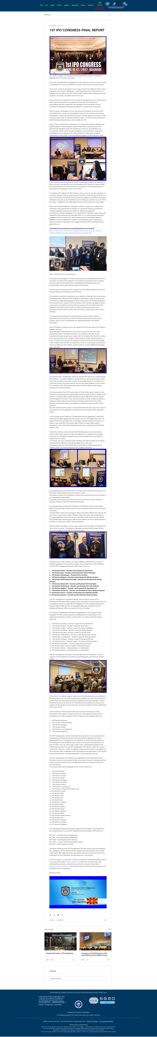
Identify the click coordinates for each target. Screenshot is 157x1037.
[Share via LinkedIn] (58, 915)
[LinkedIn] (109, 998)
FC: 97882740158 (46, 1001)
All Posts (47, 15)
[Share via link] (62, 915)
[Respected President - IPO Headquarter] (60, 941)
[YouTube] (113, 998)
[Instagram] (105, 998)
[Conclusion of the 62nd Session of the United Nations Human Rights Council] (95, 941)
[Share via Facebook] (50, 915)
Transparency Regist (57, 1001)
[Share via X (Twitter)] (54, 915)
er (63, 1001)
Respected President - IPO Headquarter (59, 953)
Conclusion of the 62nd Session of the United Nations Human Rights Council (94, 954)
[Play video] (78, 892)
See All (110, 929)
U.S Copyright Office (106, 1021)
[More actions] (106, 26)
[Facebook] (101, 998)
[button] (47, 5)
